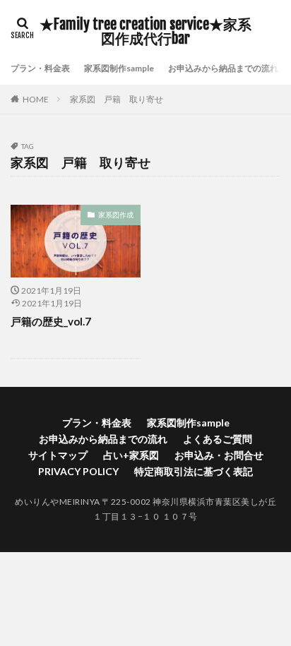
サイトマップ (58, 455)
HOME (36, 99)
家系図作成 (115, 214)
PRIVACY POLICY (78, 471)
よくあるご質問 (217, 439)
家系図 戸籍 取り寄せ (116, 99)
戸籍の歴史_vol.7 (51, 321)
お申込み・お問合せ (218, 455)
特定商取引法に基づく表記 (193, 471)
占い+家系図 (131, 455)
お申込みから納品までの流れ (223, 68)
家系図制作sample (119, 68)
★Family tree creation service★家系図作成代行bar (145, 32)
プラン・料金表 (40, 68)
